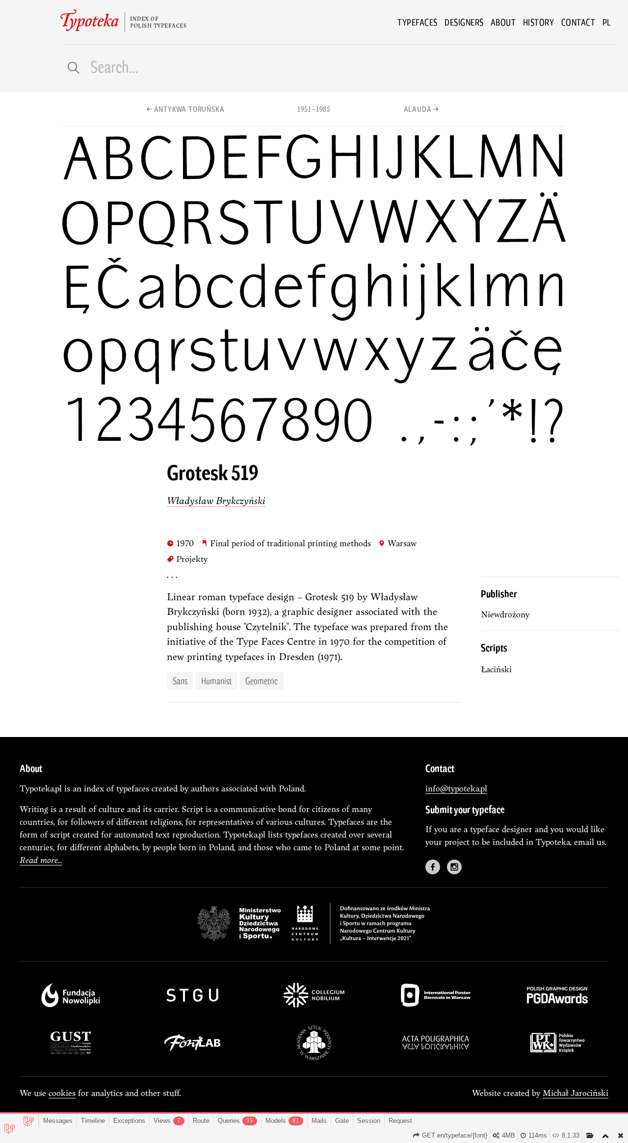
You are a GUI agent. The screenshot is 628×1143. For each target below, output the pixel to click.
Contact (578, 22)
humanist (216, 680)
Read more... (41, 860)
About (503, 22)
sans (180, 680)
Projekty (187, 558)
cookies (62, 1093)
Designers (464, 22)
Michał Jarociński (575, 1093)
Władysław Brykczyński (216, 500)
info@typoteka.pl (456, 788)
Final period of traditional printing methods (286, 542)
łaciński (496, 669)
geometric (261, 680)
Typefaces (417, 22)
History (538, 22)
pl (606, 22)
